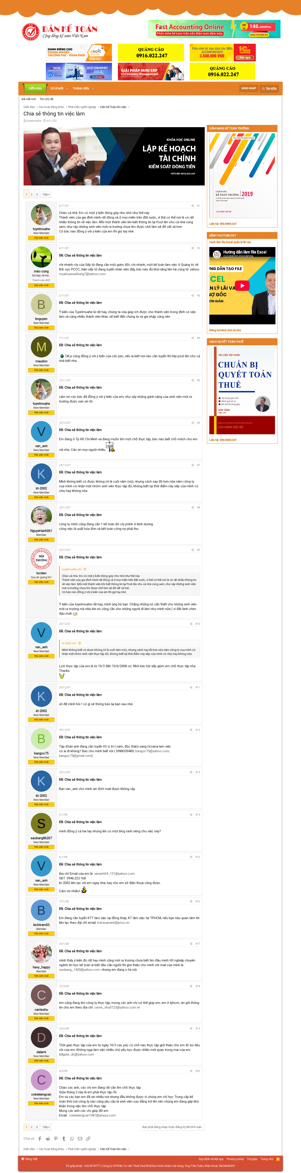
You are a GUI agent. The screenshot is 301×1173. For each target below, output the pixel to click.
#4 (198, 338)
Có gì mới (56, 88)
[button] (67, 88)
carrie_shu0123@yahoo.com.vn (117, 1007)
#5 (198, 380)
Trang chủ (267, 1159)
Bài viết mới (29, 99)
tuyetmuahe (34, 120)
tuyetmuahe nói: (72, 569)
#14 (197, 814)
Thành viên (81, 88)
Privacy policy (235, 1159)
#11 (197, 687)
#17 (197, 943)
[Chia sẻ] (192, 205)
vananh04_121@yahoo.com (114, 874)
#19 (197, 1028)
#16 (197, 901)
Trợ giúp (252, 1159)
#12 (197, 729)
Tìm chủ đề (46, 99)
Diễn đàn (35, 88)
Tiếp (45, 194)
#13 (197, 772)
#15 (197, 857)
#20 (197, 1071)
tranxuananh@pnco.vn (113, 923)
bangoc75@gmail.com (75, 756)
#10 (197, 623)
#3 (198, 295)
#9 (198, 550)
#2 (198, 248)
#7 (198, 465)
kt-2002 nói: (69, 643)
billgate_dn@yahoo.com (76, 1054)
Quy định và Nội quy (211, 1159)
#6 (198, 422)
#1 (198, 205)
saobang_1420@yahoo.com (79, 970)
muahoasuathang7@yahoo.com (82, 274)
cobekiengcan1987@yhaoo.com (92, 1115)
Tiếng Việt (30, 1159)
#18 (197, 986)
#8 (198, 507)
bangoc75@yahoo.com (152, 751)
